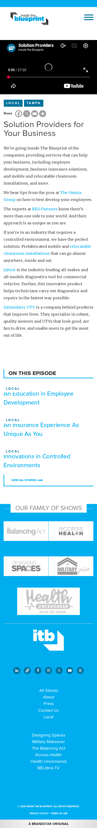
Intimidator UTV (19, 307)
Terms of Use (59, 813)
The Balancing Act (48, 748)
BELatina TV (48, 767)
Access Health (48, 754)
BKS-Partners (44, 209)
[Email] (34, 113)
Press (49, 703)
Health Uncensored (48, 761)
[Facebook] (18, 113)
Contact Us (48, 710)
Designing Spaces (48, 735)
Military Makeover (48, 741)
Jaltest (10, 269)
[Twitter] (26, 113)
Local (13, 103)
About (48, 697)
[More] (42, 113)
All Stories (48, 690)
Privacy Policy (39, 813)
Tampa (33, 103)
